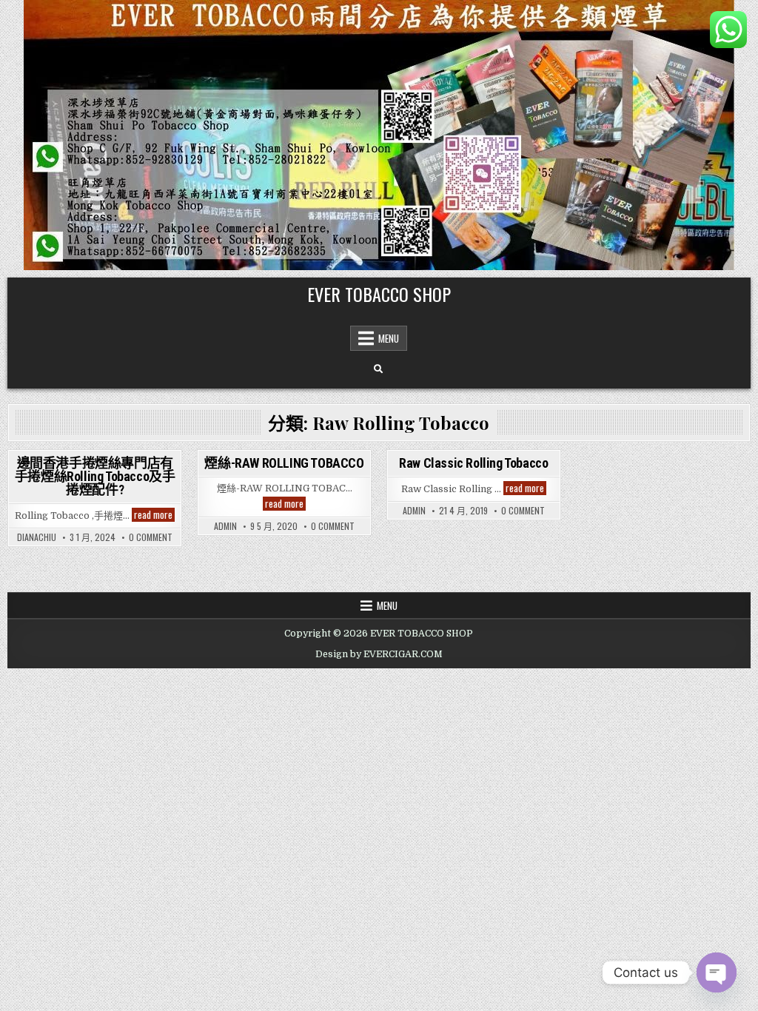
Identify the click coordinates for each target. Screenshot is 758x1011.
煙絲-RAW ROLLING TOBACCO (283, 463)
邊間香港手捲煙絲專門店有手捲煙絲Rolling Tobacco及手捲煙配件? (95, 476)
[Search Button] (378, 369)
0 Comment (150, 537)
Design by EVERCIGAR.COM (379, 654)
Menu (388, 338)
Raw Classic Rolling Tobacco (473, 463)
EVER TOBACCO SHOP (379, 294)
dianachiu (36, 537)
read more (154, 515)
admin (225, 526)
